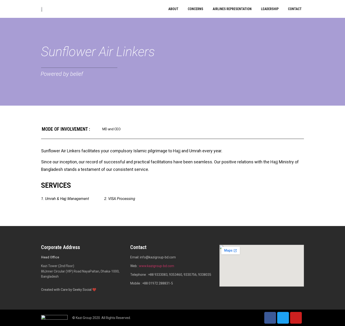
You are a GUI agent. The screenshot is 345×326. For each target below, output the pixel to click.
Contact (295, 9)
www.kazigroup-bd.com (156, 266)
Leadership (270, 9)
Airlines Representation (232, 9)
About (173, 9)
